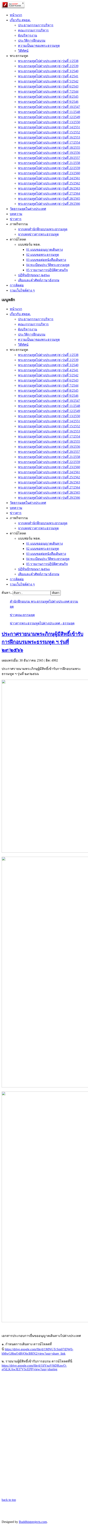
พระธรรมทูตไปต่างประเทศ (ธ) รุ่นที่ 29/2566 (49, 203)
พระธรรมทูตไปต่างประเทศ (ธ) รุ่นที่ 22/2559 (49, 168)
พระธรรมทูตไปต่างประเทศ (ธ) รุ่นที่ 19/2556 (49, 152)
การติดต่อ (17, 285)
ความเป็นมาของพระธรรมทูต (39, 45)
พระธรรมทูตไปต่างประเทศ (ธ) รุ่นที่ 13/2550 (49, 122)
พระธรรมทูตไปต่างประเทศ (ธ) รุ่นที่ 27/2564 (49, 193)
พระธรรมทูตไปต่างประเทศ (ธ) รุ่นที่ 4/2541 (48, 76)
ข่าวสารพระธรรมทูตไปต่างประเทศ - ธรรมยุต (42, 623)
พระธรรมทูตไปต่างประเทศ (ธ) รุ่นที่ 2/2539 (48, 66)
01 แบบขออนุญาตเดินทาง (44, 249)
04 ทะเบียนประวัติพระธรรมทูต (47, 265)
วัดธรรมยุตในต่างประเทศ (28, 209)
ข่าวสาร (15, 219)
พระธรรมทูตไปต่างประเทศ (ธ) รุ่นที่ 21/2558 (49, 163)
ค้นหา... (7, 592)
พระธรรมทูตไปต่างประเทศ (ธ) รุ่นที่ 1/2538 (48, 61)
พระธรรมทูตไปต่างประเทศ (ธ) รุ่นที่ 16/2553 (49, 137)
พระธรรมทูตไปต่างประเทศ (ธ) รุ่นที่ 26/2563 (49, 188)
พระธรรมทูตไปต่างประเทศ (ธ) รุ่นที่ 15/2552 (49, 132)
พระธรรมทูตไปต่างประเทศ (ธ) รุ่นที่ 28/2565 (49, 198)
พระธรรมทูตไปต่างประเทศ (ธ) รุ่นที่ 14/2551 (49, 127)
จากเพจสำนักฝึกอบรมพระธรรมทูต (42, 229)
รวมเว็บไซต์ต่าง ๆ (22, 290)
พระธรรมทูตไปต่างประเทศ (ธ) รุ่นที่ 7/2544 (48, 91)
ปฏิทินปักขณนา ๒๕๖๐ (34, 275)
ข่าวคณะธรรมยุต (22, 615)
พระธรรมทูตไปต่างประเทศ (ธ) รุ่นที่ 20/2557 (49, 158)
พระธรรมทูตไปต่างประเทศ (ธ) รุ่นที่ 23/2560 (49, 173)
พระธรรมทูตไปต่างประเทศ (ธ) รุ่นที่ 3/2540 (48, 71)
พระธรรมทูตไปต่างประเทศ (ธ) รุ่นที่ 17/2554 (49, 142)
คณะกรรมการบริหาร (33, 30)
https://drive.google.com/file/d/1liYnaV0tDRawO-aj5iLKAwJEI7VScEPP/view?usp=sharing (34, 1367)
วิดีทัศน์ (23, 50)
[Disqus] (44, 1446)
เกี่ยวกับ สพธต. (20, 20)
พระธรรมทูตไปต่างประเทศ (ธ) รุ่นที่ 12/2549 (49, 117)
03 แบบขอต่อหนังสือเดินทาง (46, 260)
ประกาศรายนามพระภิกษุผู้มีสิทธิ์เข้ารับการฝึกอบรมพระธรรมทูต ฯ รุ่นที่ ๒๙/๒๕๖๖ (42, 642)
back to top (9, 1500)
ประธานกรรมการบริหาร (35, 25)
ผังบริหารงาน (27, 35)
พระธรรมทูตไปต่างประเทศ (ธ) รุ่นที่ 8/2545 (48, 96)
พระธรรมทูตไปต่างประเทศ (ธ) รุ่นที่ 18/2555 (49, 147)
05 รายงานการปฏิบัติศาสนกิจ (47, 270)
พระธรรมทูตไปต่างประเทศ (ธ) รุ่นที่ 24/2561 (49, 178)
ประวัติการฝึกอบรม (31, 40)
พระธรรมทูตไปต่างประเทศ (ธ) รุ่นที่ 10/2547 (49, 107)
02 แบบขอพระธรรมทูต (42, 254)
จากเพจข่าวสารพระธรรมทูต (38, 234)
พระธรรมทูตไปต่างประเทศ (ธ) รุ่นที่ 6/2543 (48, 86)
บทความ (16, 214)
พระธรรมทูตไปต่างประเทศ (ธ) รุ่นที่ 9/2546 (48, 101)
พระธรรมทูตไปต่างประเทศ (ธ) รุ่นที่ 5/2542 (48, 81)
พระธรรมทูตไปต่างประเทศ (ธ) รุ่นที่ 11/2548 (49, 112)
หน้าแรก (16, 15)
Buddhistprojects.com (33, 1522)
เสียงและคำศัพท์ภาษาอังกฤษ (38, 280)
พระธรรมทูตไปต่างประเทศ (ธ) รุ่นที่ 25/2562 (49, 183)
